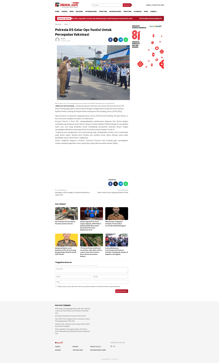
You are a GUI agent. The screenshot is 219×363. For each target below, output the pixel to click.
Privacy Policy (95, 347)
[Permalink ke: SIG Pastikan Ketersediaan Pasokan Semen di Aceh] (66, 213)
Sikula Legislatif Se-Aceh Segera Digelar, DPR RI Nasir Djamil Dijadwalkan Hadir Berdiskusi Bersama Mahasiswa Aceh (90, 226)
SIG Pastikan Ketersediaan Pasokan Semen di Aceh (143, 18)
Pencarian (127, 5)
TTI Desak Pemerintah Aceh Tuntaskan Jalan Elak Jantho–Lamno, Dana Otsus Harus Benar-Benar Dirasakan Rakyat (91, 252)
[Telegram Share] (120, 39)
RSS (114, 346)
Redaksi (75, 347)
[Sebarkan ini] (110, 39)
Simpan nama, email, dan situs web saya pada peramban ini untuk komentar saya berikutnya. (88, 286)
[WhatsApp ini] (126, 39)
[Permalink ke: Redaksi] (57, 39)
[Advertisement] (91, 160)
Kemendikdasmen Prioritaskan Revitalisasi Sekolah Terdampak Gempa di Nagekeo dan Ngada (116, 251)
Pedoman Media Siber (98, 350)
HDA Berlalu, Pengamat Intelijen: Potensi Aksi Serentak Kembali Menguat (115, 224)
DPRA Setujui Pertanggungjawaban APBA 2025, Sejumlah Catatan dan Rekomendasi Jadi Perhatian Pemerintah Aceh (71, 18)
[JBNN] (67, 5)
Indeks (57, 347)
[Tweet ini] (115, 39)
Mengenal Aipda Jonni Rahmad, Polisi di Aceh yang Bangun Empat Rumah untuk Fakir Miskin (65, 251)
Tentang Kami (78, 350)
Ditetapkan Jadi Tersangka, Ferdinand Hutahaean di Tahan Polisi (72, 192)
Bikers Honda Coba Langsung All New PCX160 (113, 191)
